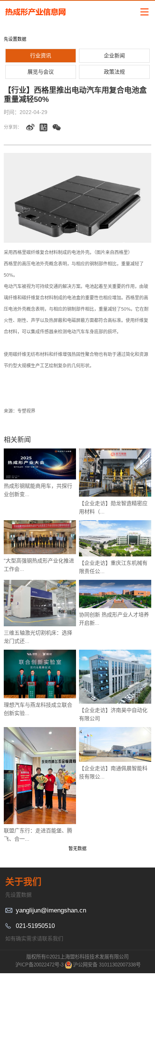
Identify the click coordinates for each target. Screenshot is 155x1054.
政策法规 (114, 72)
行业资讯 (40, 55)
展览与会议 (40, 72)
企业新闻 (114, 55)
